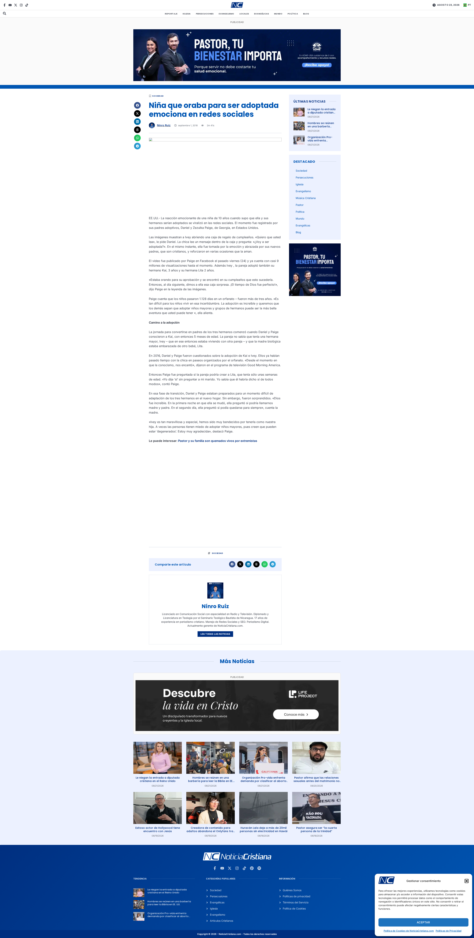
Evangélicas (261, 13)
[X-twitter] (15, 5)
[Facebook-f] (4, 5)
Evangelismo (226, 13)
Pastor (299, 204)
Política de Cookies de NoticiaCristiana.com (409, 930)
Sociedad (157, 95)
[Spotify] (259, 868)
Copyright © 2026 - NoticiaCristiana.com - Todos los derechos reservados (237, 934)
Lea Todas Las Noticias (215, 634)
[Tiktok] (26, 5)
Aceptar (423, 922)
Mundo (278, 13)
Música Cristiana (306, 198)
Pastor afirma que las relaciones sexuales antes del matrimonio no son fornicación (316, 781)
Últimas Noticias (309, 101)
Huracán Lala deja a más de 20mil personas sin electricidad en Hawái (263, 829)
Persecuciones (205, 13)
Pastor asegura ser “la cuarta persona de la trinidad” (316, 829)
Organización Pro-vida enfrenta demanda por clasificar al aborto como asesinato (263, 781)
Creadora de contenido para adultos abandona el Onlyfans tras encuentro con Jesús (210, 831)
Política (293, 13)
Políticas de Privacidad (448, 930)
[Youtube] (10, 5)
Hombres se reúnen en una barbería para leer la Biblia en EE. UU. (322, 128)
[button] (466, 881)
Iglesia (187, 13)
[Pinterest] (252, 868)
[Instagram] (21, 5)
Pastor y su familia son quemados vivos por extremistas (217, 441)
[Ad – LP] (237, 730)
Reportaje (171, 13)
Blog (306, 13)
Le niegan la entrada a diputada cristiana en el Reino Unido (322, 112)
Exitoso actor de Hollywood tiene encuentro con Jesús (157, 829)
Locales (244, 13)
